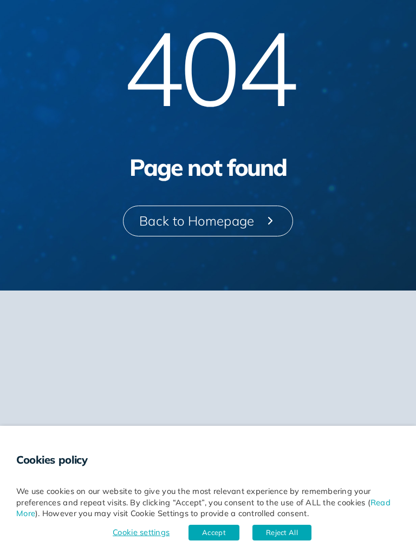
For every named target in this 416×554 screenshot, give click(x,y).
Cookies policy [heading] (52, 459)
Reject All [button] (282, 532)
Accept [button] (214, 532)
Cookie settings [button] (141, 532)
